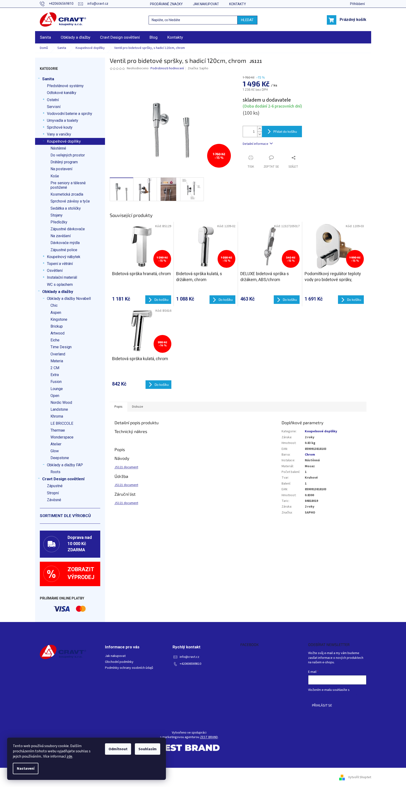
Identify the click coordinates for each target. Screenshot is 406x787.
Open (54, 395)
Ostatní (53, 100)
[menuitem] (45, 37)
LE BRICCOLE (61, 423)
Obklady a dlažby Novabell (69, 298)
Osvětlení (55, 270)
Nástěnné (58, 148)
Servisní (53, 106)
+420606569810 (190, 664)
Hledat (247, 20)
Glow (54, 451)
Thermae (57, 430)
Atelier (55, 444)
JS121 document (126, 467)
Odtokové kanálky (61, 92)
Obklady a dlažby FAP (65, 465)
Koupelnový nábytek (63, 256)
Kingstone (58, 319)
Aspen (55, 312)
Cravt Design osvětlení (63, 478)
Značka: (198, 68)
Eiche (54, 340)
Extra (54, 374)
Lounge (56, 388)
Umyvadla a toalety (62, 120)
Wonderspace (61, 437)
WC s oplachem (60, 284)
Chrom (310, 454)
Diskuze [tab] (137, 406)
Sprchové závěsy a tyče (70, 201)
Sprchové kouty (60, 127)
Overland (57, 354)
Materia (56, 361)
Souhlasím (147, 749)
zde (69, 756)
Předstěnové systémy (65, 86)
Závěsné (54, 500)
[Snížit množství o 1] (259, 134)
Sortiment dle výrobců (65, 515)
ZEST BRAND (209, 737)
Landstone (59, 409)
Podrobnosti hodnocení (167, 68)
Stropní (53, 493)
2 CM (54, 368)
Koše (54, 176)
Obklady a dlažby (57, 291)
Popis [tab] (118, 406)
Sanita (48, 78)
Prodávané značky (166, 4)
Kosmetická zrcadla (66, 194)
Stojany (56, 215)
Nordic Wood (61, 402)
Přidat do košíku (285, 131)
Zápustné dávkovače (67, 229)
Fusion (56, 381)
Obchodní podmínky (119, 662)
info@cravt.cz (189, 657)
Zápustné (55, 486)
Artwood (57, 333)
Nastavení (25, 768)
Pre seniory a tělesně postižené (68, 185)
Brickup (56, 326)
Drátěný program (64, 162)
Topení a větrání (60, 263)
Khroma (56, 416)
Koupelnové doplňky (64, 141)
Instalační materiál (62, 277)
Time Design (61, 347)
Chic (54, 305)
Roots (55, 472)
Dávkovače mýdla (65, 242)
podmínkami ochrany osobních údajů (334, 694)
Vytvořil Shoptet (359, 777)
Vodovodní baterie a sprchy (69, 113)
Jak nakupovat (206, 4)
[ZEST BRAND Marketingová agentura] (189, 747)
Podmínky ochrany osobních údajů (129, 668)
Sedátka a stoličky (65, 208)
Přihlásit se (322, 705)
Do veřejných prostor (67, 155)
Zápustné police (63, 250)
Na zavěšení (60, 236)
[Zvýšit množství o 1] (259, 129)
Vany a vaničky (59, 134)
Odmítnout (118, 749)
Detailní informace (255, 143)
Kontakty (237, 4)
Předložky (58, 222)
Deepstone (59, 458)
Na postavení (61, 169)
